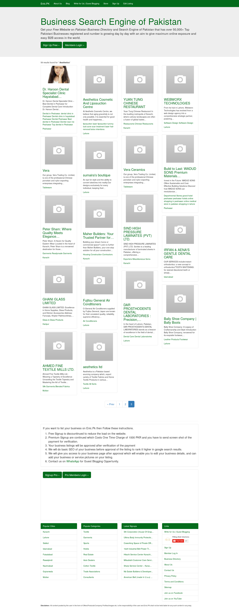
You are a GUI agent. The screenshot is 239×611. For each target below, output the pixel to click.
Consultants (88, 577)
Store (105, 3)
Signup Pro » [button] (52, 475)
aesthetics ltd (92, 366)
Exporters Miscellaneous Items (137, 259)
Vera (46, 170)
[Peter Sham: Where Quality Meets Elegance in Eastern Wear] (58, 209)
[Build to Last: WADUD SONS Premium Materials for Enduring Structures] (180, 149)
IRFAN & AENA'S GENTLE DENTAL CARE (177, 253)
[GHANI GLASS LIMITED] (58, 279)
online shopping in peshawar (178, 200)
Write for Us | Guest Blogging (86, 3)
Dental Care (129, 336)
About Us (58, 3)
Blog (68, 3)
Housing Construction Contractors (98, 254)
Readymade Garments (62, 253)
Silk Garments (49, 386)
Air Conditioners (90, 321)
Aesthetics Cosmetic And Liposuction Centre (98, 103)
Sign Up (115, 3)
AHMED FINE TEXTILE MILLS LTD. (58, 367)
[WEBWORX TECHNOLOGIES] (180, 80)
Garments (47, 253)
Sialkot (46, 543)
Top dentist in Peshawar (62, 124)
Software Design (171, 122)
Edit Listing (128, 3)
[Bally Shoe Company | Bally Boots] (180, 299)
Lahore (86, 133)
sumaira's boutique (96, 174)
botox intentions (97, 129)
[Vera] (58, 150)
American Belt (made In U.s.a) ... (138, 577)
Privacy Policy (170, 575)
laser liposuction (100, 123)
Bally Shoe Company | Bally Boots (180, 320)
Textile (86, 531)
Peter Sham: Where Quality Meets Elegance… (57, 232)
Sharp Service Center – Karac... (138, 565)
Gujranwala (48, 571)
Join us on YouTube (173, 598)
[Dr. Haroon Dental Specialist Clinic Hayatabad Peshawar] (58, 74)
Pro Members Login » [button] (77, 475)
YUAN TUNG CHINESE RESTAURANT (134, 103)
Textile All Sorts (89, 383)
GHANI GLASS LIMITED (54, 301)
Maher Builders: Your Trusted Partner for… (98, 235)
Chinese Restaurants (144, 123)
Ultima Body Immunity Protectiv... (138, 537)
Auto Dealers (89, 560)
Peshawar (47, 128)
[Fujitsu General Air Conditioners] (99, 280)
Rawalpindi (47, 560)
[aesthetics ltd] (99, 347)
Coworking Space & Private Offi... (138, 543)
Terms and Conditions (174, 581)
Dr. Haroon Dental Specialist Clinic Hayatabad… (56, 93)
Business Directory (172, 558)
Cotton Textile (89, 565)
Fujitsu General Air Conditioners (96, 302)
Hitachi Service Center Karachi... (138, 554)
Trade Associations (91, 571)
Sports (86, 543)
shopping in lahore (187, 204)
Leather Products (171, 339)
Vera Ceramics (134, 169)
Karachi (127, 127)
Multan (46, 390)
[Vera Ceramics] (139, 150)
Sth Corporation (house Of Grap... (139, 531)
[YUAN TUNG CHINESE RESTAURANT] (139, 80)
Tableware (128, 186)
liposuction (87, 123)
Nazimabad (48, 565)
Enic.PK (45, 3)
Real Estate (88, 554)
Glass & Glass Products (53, 319)
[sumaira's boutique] (99, 155)
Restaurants (129, 123)
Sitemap (168, 587)
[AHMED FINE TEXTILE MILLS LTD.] (58, 346)
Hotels (86, 548)
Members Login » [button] (74, 45)
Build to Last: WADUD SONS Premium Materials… (180, 172)
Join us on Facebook (173, 592)
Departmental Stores (173, 195)
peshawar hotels (180, 198)
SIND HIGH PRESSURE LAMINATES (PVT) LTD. (138, 233)
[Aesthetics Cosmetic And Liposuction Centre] (99, 80)
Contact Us (169, 570)
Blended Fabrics (62, 386)
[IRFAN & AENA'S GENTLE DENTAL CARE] (180, 230)
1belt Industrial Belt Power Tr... (137, 548)
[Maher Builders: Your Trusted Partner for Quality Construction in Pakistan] (99, 214)
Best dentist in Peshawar (57, 120)
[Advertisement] (119, 498)
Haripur (46, 324)
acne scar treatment (96, 126)
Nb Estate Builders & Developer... (138, 571)
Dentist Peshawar (59, 119)
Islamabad (168, 276)
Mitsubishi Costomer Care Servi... (138, 560)
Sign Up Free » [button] (51, 45)
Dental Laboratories (143, 336)
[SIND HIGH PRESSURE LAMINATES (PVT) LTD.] (139, 208)
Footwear (184, 339)
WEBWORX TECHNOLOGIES (177, 101)
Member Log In (171, 553)
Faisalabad (48, 554)
